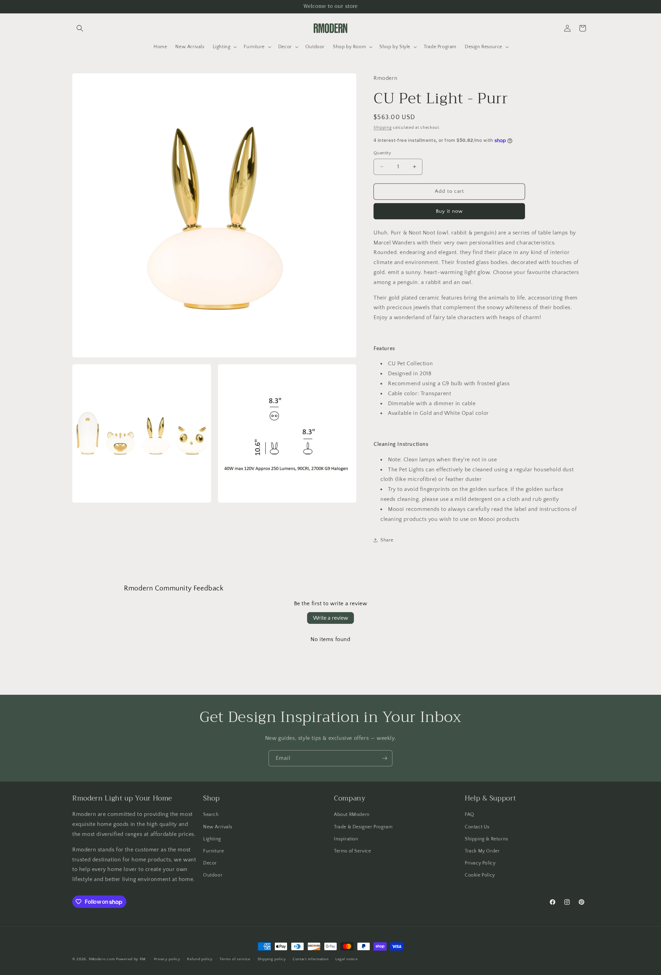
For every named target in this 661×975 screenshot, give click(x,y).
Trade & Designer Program (363, 827)
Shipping (383, 127)
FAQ (469, 814)
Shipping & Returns (486, 839)
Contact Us (477, 827)
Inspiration (346, 839)
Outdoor (212, 875)
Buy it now (449, 211)
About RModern (352, 814)
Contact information (310, 959)
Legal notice (346, 959)
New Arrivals (217, 827)
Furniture (213, 851)
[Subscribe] (384, 758)
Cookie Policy (480, 875)
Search (211, 814)
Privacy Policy (480, 863)
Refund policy (200, 959)
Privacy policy (167, 959)
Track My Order (482, 851)
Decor (210, 863)
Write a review (330, 618)
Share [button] (387, 540)
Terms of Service (352, 851)
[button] (79, 28)
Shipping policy (272, 959)
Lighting (212, 839)
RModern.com (102, 959)
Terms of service (235, 959)
